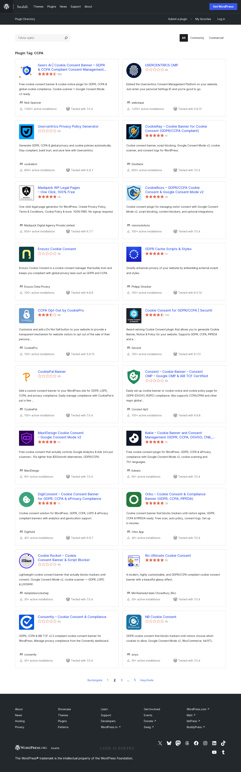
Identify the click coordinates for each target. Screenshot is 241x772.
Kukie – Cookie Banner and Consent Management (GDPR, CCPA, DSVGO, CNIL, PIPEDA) (178, 435)
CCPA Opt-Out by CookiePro (61, 310)
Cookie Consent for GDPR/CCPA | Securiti (178, 310)
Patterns (63, 727)
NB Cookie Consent (160, 617)
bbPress (193, 721)
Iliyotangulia (95, 680)
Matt (191, 715)
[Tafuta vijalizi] (66, 38)
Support (106, 715)
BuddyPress (196, 727)
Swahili (55, 748)
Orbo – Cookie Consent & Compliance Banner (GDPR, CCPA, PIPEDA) (175, 496)
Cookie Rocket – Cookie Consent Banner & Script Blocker (64, 558)
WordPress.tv (111, 727)
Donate (150, 721)
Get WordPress (223, 6)
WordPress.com (198, 709)
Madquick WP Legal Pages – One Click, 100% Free (59, 190)
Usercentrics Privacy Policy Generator (68, 126)
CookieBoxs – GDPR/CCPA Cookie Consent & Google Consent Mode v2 (174, 190)
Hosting (20, 721)
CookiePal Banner (52, 372)
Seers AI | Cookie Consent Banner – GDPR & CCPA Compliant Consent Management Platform (71, 67)
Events (148, 715)
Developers (108, 721)
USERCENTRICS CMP (161, 65)
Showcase (64, 709)
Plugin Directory (25, 19)
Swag (149, 727)
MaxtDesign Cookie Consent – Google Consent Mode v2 (61, 435)
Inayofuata (146, 680)
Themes (63, 715)
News (18, 715)
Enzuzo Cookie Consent (57, 249)
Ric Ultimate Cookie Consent (168, 556)
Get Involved (152, 709)
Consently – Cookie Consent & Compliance (72, 617)
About (19, 709)
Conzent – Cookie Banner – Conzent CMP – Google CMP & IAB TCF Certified (176, 374)
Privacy (19, 727)
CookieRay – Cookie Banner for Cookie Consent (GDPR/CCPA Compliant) (176, 128)
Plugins (62, 721)
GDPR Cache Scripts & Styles (168, 249)
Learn (104, 709)
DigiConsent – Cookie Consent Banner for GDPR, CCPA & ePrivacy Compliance (69, 496)
